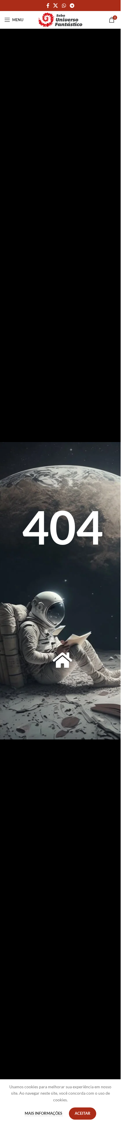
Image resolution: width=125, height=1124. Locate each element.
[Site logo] (60, 19)
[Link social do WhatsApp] (64, 5)
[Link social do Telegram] (72, 5)
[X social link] (55, 5)
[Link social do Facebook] (47, 5)
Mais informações (44, 1113)
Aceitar (82, 1113)
